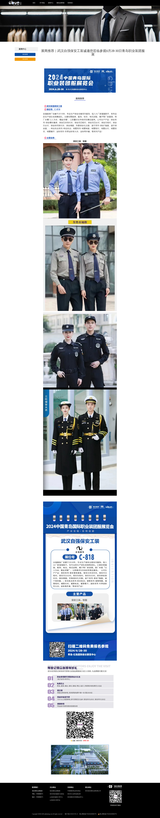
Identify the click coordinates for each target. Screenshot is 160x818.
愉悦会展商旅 (60, 3)
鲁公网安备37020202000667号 (87, 814)
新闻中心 (50, 3)
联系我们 (70, 3)
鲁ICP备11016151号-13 (71, 814)
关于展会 (42, 3)
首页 (34, 3)
